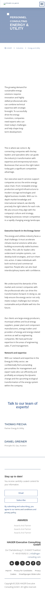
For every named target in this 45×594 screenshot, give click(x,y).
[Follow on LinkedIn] (12, 563)
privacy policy (10, 512)
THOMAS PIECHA (16, 424)
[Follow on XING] (17, 563)
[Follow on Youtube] (28, 563)
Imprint (8, 571)
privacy (38, 571)
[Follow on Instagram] (38, 563)
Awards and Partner (22, 526)
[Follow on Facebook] (33, 563)
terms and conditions (24, 509)
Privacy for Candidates (23, 571)
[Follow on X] (22, 563)
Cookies (13, 574)
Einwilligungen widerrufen (30, 574)
